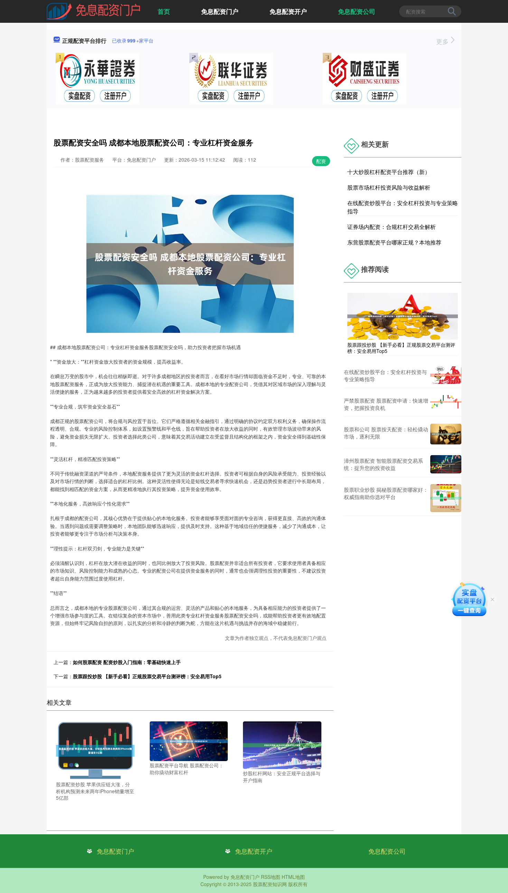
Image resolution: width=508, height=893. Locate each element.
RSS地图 (270, 876)
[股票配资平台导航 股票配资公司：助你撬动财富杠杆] (189, 740)
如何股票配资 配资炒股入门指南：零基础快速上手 (127, 662)
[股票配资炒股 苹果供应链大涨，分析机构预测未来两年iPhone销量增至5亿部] (95, 750)
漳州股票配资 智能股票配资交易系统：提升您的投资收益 (383, 464)
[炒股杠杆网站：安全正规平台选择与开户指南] (282, 744)
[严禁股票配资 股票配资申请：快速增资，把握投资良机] (445, 404)
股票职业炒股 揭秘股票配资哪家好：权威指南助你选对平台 (386, 493)
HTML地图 (293, 876)
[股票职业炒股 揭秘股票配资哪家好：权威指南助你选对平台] (445, 498)
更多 (443, 41)
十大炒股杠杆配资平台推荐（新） (388, 172)
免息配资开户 (288, 11)
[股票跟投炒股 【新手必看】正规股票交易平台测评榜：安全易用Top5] (402, 315)
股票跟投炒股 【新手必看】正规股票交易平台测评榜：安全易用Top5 (147, 676)
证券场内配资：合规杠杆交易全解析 (391, 227)
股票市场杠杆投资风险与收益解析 (388, 187)
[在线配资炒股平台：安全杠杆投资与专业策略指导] (445, 375)
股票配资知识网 (270, 884)
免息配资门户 (219, 11)
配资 (321, 160)
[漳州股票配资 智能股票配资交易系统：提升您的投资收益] (445, 464)
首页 (164, 11)
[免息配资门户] (94, 10)
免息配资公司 (356, 11)
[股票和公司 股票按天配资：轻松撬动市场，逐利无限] (445, 434)
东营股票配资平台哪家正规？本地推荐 (394, 242)
